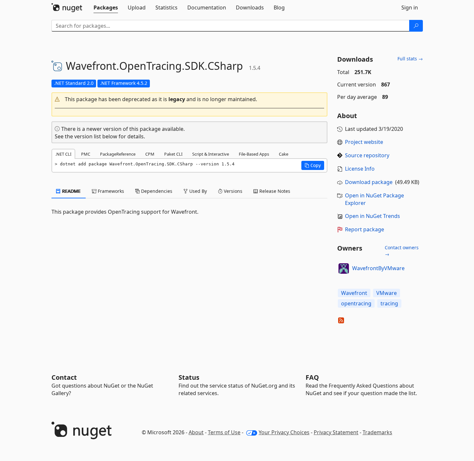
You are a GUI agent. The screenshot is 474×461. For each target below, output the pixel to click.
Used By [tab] (197, 191)
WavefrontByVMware (378, 268)
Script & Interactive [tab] (210, 154)
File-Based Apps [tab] (254, 154)
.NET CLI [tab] (63, 154)
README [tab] (71, 191)
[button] (189, 99)
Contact (64, 377)
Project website (364, 142)
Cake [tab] (283, 154)
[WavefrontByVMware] (344, 268)
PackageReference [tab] (118, 154)
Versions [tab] (232, 191)
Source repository (367, 155)
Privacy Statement (336, 432)
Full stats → (410, 58)
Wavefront (354, 293)
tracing (389, 303)
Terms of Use (224, 432)
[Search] (416, 26)
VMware (386, 293)
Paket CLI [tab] (173, 154)
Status (189, 377)
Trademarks (377, 432)
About (196, 432)
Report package (364, 229)
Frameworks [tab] (110, 191)
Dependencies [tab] (156, 191)
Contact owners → (402, 250)
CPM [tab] (149, 154)
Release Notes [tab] (274, 191)
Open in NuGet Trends (372, 216)
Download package (369, 182)
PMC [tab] (85, 154)
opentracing (356, 303)
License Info (360, 168)
